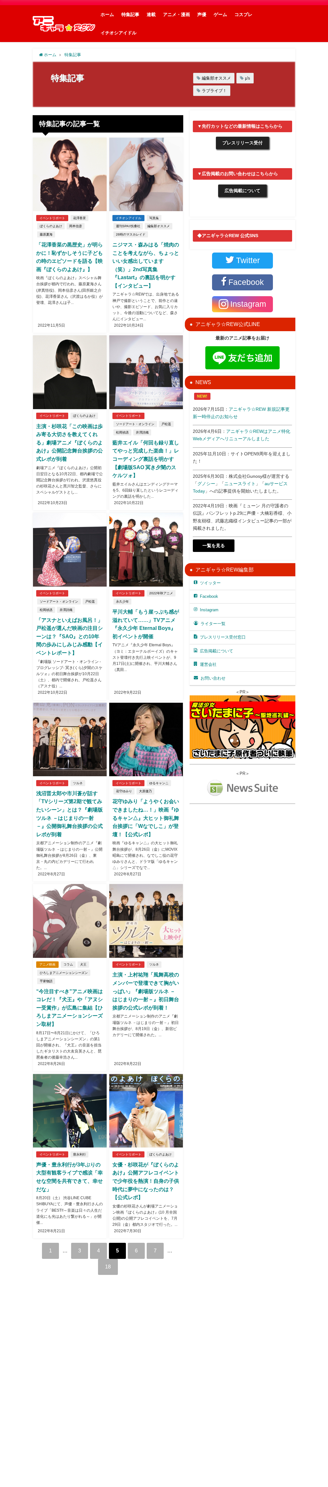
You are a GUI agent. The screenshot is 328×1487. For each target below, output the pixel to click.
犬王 (83, 964)
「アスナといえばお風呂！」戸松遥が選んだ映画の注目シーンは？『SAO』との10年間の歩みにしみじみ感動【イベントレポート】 (69, 636)
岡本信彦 (75, 226)
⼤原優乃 (145, 791)
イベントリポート (52, 218)
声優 (201, 14)
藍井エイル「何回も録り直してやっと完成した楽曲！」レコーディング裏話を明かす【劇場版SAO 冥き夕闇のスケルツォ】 (145, 459)
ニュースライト (240, 483)
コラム (68, 964)
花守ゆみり (124, 791)
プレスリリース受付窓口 (223, 637)
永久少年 (122, 601)
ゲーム (220, 14)
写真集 (154, 218)
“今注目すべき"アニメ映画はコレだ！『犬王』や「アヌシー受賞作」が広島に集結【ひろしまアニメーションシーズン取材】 (69, 1008)
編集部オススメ (216, 78)
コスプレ (243, 14)
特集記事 (130, 14)
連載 (151, 14)
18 (108, 1266)
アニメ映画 (47, 964)
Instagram (209, 610)
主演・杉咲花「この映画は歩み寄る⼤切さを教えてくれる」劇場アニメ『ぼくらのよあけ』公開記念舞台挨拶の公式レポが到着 (69, 442)
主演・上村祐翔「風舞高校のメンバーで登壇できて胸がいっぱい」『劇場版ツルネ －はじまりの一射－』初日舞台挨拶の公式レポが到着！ (145, 991)
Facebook (209, 596)
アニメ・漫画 (176, 14)
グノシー (206, 483)
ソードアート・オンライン (135, 424)
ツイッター (210, 583)
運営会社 (208, 664)
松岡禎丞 (122, 432)
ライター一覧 (213, 624)
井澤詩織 (142, 432)
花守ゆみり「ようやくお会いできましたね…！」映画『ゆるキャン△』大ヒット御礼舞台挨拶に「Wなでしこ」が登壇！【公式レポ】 (145, 818)
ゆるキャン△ (158, 783)
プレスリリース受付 (242, 142)
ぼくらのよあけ (51, 226)
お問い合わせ (213, 678)
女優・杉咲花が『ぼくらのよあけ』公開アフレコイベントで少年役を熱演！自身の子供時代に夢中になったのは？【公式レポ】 (145, 1181)
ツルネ (78, 783)
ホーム (107, 14)
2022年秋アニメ (161, 593)
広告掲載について (242, 190)
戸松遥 (166, 424)
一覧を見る (213, 545)
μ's (247, 78)
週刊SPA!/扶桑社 (128, 226)
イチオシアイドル (118, 32)
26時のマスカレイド (130, 234)
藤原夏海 (46, 234)
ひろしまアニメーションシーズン (64, 972)
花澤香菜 (79, 218)
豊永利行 (79, 1154)
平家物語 (46, 981)
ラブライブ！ (214, 91)
